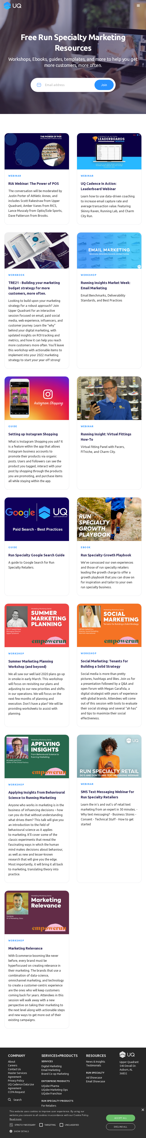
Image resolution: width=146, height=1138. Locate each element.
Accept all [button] (120, 1118)
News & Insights (95, 1061)
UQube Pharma (50, 1085)
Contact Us (14, 1069)
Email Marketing (50, 1070)
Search (15, 1099)
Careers (12, 1065)
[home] (12, 5)
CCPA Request (16, 1092)
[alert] (73, 1122)
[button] (138, 5)
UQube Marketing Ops (54, 1089)
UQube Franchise (51, 1093)
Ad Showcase (94, 1077)
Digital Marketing (51, 1066)
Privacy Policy (16, 1080)
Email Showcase (95, 1081)
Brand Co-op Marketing (55, 1073)
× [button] (142, 1110)
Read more (16, 1119)
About (11, 1061)
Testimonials (93, 1065)
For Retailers (48, 1105)
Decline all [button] (120, 1126)
